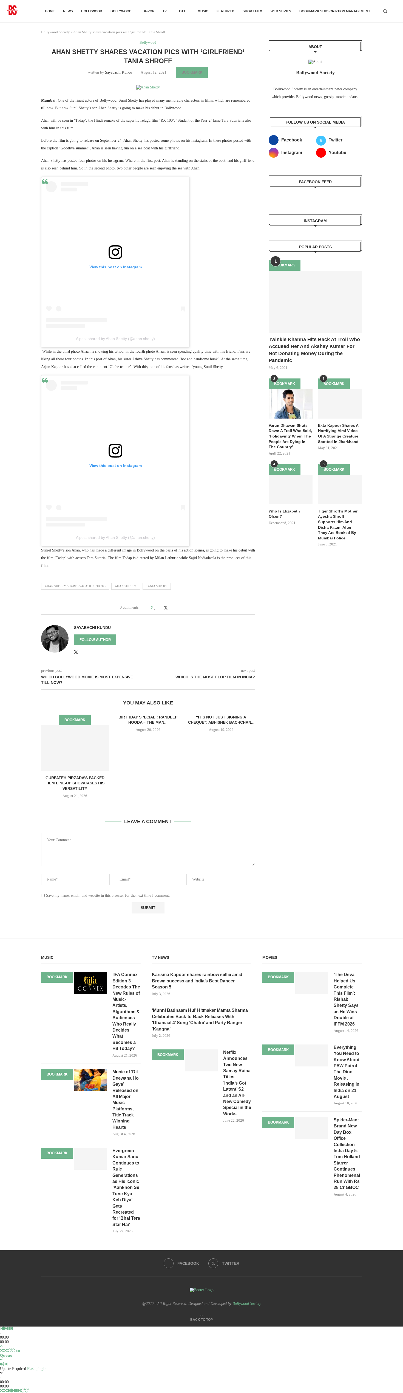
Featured (225, 11)
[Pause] (8, 1329)
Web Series (281, 11)
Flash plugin (36, 1369)
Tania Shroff (156, 586)
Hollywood (91, 11)
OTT (182, 11)
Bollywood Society (55, 32)
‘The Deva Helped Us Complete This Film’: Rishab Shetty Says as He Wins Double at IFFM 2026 (346, 999)
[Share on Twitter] (166, 607)
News (68, 11)
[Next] (11, 1329)
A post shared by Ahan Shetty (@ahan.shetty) (115, 338)
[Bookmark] (395, 11)
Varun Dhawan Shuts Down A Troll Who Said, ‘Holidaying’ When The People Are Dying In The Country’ (290, 436)
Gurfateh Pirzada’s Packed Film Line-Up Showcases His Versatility (75, 783)
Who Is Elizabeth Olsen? (284, 514)
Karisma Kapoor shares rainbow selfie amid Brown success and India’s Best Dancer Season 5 (197, 980)
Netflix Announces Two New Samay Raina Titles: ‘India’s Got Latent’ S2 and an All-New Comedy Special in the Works (237, 1083)
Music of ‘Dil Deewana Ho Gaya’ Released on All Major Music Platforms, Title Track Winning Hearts (125, 1099)
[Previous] (1, 1329)
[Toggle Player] (1, 1346)
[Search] (385, 11)
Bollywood (121, 11)
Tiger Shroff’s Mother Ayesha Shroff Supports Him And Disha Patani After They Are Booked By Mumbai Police (337, 524)
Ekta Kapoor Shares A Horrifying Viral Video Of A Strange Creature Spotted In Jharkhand (338, 433)
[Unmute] (6, 1364)
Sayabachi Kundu (118, 72)
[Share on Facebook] (160, 607)
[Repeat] (10, 1351)
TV (165, 11)
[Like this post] (154, 607)
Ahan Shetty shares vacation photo (75, 586)
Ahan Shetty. (126, 586)
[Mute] (2, 1364)
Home (50, 11)
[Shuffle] (2, 1351)
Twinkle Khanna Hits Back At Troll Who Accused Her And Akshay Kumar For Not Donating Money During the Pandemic (314, 350)
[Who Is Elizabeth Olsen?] (291, 489)
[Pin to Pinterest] (171, 607)
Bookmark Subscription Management (334, 11)
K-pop (149, 11)
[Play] (5, 1329)
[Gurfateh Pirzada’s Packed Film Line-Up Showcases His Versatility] (75, 747)
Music (203, 11)
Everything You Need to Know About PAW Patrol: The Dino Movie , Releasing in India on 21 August (346, 1072)
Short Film (252, 11)
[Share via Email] (176, 607)
